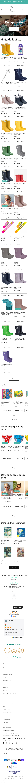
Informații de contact (19, 780)
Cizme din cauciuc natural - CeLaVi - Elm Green (7, 159)
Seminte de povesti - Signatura (5, 541)
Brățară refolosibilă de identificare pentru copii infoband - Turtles (19, 236)
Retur (4, 706)
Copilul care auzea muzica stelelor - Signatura (20, 541)
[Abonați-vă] (23, 753)
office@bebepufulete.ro (11, 740)
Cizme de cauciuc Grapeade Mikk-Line (20, 262)
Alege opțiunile (7, 65)
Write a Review (18, 607)
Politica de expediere (10, 780)
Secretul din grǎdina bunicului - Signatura (18, 561)
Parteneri (5, 690)
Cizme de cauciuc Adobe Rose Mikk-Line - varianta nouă (19, 209)
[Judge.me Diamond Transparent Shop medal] (7, 651)
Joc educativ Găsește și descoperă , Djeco (6, 402)
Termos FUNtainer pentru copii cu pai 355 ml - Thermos (20, 58)
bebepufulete (10, 776)
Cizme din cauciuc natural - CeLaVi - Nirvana (20, 287)
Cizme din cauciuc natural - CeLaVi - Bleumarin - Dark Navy (20, 339)
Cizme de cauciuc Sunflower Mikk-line (7, 58)
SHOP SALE (14, 29)
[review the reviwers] (24, 625)
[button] (1, 9)
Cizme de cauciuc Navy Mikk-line (20, 83)
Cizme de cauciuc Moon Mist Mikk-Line (7, 262)
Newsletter (5, 687)
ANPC (4, 716)
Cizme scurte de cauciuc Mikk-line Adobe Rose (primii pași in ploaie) (7, 108)
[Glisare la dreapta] (17, 415)
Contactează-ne (7, 680)
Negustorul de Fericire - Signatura (6, 561)
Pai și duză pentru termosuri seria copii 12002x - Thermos (7, 83)
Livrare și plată (6, 709)
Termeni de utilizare (7, 712)
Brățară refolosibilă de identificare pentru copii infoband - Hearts (6, 236)
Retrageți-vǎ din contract (9, 693)
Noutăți (3, 385)
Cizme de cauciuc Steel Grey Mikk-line (20, 159)
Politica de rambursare (19, 776)
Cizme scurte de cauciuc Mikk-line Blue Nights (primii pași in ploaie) (20, 108)
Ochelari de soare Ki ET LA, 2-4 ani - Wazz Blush (7, 209)
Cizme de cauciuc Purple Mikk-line (6, 365)
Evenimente (6, 671)
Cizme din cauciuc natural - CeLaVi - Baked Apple (20, 184)
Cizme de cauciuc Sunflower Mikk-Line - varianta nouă (7, 134)
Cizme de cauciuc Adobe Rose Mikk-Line (19, 313)
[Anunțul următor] (26, 1)
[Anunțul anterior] (1, 1)
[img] (14, 577)
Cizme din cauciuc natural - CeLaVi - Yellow (20, 134)
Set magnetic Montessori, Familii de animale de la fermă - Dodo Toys (18, 402)
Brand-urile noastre (7, 674)
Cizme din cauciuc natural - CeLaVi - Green (7, 339)
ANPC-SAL (5, 722)
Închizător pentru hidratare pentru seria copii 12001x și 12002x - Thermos (7, 313)
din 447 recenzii (13, 579)
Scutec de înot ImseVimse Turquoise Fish (18, 447)
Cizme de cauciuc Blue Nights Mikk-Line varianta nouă (6, 287)
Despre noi (5, 684)
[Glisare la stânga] (10, 415)
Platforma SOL (6, 719)
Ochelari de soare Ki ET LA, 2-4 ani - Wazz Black (18, 495)
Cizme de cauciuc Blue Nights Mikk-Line (6, 184)
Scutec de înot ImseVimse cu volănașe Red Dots (6, 447)
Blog (4, 667)
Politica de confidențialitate (9, 702)
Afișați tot (14, 378)
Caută (4, 677)
